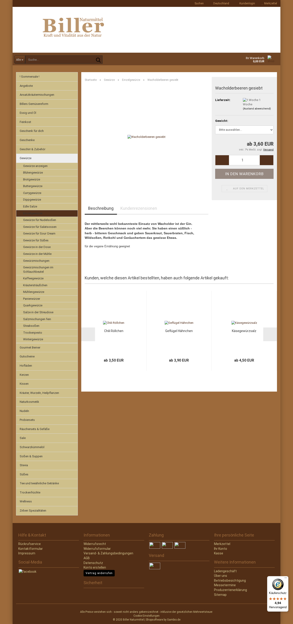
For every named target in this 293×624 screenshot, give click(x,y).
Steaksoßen (31, 325)
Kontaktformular (30, 548)
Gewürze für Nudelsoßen (39, 220)
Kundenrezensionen (138, 208)
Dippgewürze (32, 199)
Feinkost (25, 122)
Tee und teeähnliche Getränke (39, 483)
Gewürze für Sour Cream (39, 233)
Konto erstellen (95, 567)
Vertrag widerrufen (99, 573)
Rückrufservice (29, 544)
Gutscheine (27, 356)
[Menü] (285, 579)
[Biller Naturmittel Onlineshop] (146, 30)
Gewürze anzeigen (35, 166)
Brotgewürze (31, 179)
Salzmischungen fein (37, 319)
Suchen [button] (199, 3)
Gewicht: (221, 121)
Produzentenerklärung (230, 590)
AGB (87, 558)
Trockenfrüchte (30, 492)
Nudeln (24, 411)
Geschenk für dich (32, 131)
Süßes (24, 474)
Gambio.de (173, 619)
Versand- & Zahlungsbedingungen (108, 553)
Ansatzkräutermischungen (37, 94)
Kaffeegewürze (33, 278)
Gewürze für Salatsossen (40, 227)
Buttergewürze (32, 186)
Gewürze (25, 158)
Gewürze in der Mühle (37, 254)
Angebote (26, 85)
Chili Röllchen (113, 331)
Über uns (220, 576)
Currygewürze (32, 193)
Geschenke (27, 140)
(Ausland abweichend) (257, 108)
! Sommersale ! (29, 76)
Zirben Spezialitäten (33, 510)
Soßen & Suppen (31, 456)
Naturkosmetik (29, 401)
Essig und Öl (28, 112)
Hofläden (26, 365)
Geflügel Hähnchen (179, 331)
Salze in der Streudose (38, 312)
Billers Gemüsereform (34, 104)
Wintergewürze (33, 339)
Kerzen (24, 374)
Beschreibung (101, 208)
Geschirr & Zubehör (32, 149)
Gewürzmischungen (36, 260)
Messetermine (225, 585)
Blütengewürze (33, 172)
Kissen (24, 383)
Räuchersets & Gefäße (34, 429)
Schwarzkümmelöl (32, 447)
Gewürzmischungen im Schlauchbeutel (38, 269)
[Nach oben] (12, 617)
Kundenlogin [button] (246, 3)
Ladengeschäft (225, 571)
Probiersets (27, 420)
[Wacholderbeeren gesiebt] (146, 137)
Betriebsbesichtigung (230, 580)
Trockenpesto (32, 332)
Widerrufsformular (97, 548)
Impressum (26, 553)
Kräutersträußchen (35, 285)
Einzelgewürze (32, 213)
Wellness (26, 501)
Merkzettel (270, 3)
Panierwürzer (31, 298)
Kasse (218, 553)
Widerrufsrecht (95, 544)
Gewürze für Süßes (36, 240)
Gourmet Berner (30, 347)
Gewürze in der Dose (37, 247)
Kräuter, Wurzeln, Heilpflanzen (39, 393)
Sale (23, 438)
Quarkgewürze (32, 305)
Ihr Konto (220, 548)
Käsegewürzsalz (244, 331)
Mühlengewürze (33, 292)
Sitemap (220, 595)
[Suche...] (98, 60)
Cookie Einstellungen (146, 615)
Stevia (24, 465)
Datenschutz (93, 563)
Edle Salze (30, 206)
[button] (220, 3)
